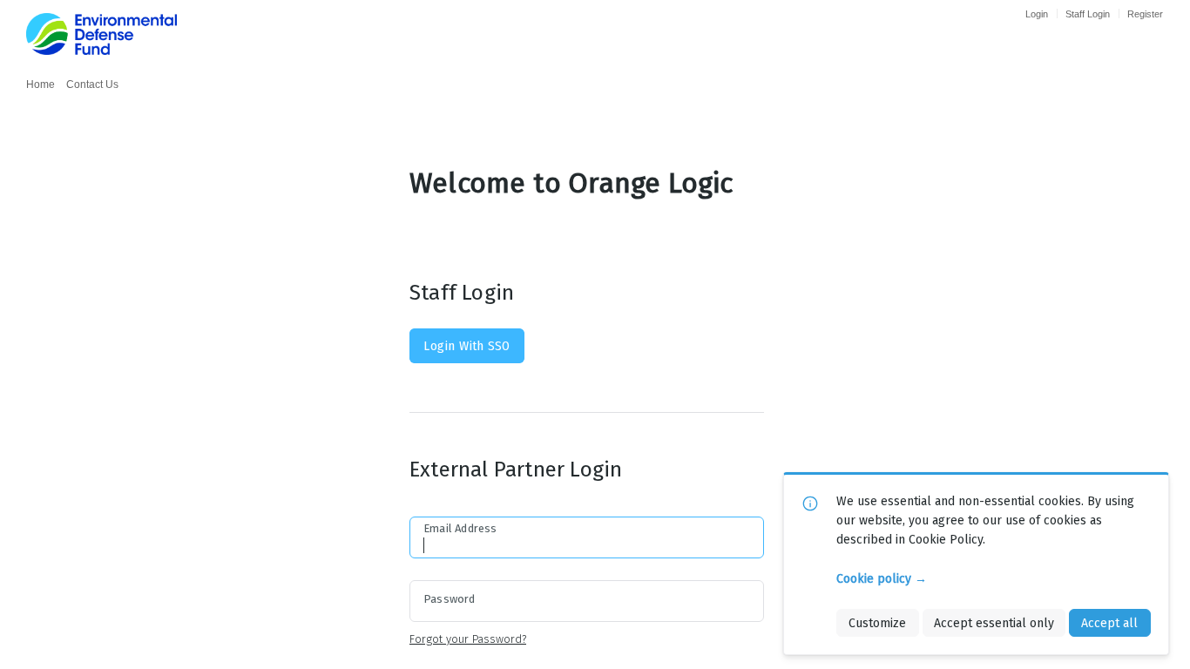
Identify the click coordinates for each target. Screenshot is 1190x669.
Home (40, 84)
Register (1145, 14)
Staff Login (1087, 14)
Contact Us (92, 84)
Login (1036, 14)
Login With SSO (466, 346)
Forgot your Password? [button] (467, 638)
